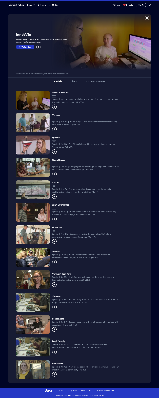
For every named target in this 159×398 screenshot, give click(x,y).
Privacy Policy (71, 391)
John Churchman (61, 204)
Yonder (56, 251)
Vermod (56, 115)
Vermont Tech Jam (61, 274)
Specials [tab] (58, 81)
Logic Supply (58, 341)
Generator (57, 363)
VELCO (55, 182)
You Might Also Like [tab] (95, 81)
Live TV (32, 5)
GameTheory (58, 160)
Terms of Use (85, 391)
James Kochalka (60, 92)
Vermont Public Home (105, 391)
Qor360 (56, 137)
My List (55, 5)
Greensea (57, 227)
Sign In (141, 5)
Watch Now (26, 47)
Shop (118, 5)
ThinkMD (56, 296)
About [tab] (74, 81)
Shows (43, 5)
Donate (129, 5)
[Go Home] (147, 17)
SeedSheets (58, 318)
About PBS (59, 391)
